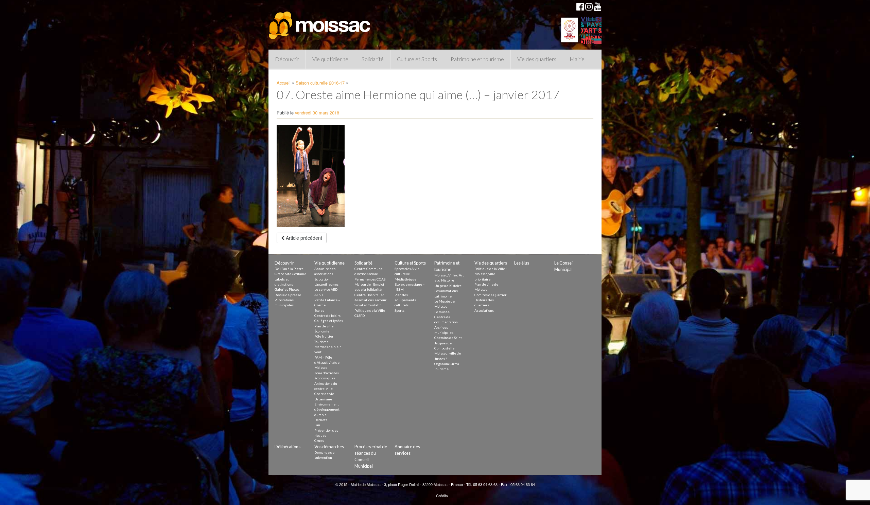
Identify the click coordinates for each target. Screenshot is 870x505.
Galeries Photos (287, 289)
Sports (399, 310)
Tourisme (321, 342)
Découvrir (287, 59)
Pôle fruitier (323, 336)
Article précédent (303, 237)
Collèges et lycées (328, 321)
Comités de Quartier (490, 295)
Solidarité (373, 59)
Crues (319, 440)
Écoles (319, 310)
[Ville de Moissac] (320, 22)
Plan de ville (323, 326)
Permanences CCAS (369, 279)
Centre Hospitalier (369, 295)
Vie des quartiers (536, 59)
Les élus (521, 263)
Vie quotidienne (330, 59)
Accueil (284, 82)
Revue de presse (288, 295)
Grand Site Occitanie (290, 274)
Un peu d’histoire (448, 286)
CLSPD (359, 315)
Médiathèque (405, 279)
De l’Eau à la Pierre (289, 269)
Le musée (442, 312)
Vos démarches (329, 446)
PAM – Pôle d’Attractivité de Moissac (327, 362)
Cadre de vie (324, 394)
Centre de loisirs (327, 315)
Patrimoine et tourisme (477, 59)
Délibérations (287, 446)
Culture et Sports (417, 59)
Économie (321, 331)
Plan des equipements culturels (405, 300)
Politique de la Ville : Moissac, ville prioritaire (490, 274)
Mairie (577, 59)
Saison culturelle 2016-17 (320, 82)
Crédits (442, 495)
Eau (317, 425)
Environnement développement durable (327, 409)
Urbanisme (323, 399)
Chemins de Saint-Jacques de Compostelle (448, 343)
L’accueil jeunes (326, 284)
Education (322, 279)
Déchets (320, 420)
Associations (484, 310)
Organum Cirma (446, 364)
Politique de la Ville (369, 310)
